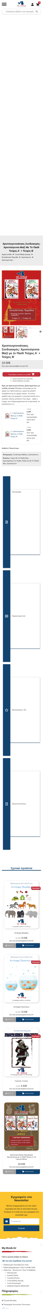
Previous (2, 332)
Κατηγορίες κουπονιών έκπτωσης (17, 1304)
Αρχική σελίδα (7, 254)
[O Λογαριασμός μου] (31, 4)
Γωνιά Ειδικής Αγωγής (22, 254)
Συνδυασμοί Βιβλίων (20, 454)
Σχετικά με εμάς (10, 1300)
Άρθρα (6, 1308)
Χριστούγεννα (26, 257)
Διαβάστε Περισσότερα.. (11, 448)
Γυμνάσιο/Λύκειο (13, 1278)
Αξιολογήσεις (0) (19, 710)
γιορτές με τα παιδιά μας (19, 458)
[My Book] (21, 4)
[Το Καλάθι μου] (36, 5)
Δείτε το (10, 945)
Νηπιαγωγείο (12, 1273)
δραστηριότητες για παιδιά (12, 461)
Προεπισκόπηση (19, 804)
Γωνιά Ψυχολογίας (14, 1283)
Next (40, 332)
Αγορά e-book (29, 945)
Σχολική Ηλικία (12, 1275)
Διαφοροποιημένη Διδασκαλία (18, 1286)
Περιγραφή (16, 492)
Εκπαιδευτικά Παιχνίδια (10, 257)
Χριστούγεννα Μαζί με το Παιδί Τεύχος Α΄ (17, 415)
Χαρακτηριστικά (18, 616)
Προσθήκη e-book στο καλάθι (19, 374)
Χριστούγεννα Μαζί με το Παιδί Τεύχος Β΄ (17, 434)
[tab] (21, 522)
